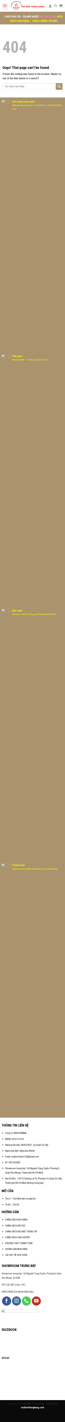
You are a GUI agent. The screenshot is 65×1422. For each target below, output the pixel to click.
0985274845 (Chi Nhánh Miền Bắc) (18, 1291)
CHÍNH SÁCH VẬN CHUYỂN (17, 1237)
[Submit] (59, 86)
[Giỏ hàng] (60, 6)
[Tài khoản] (50, 6)
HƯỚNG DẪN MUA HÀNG (16, 1249)
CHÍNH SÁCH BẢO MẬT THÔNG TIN (21, 1231)
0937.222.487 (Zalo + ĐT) (13, 1284)
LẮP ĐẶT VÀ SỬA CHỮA (16, 1255)
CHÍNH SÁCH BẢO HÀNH (16, 1219)
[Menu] (4, 5)
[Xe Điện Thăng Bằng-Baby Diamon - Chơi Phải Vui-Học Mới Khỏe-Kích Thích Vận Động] (28, 6)
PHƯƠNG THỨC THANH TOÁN (18, 1243)
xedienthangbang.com (32, 1407)
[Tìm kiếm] (55, 6)
